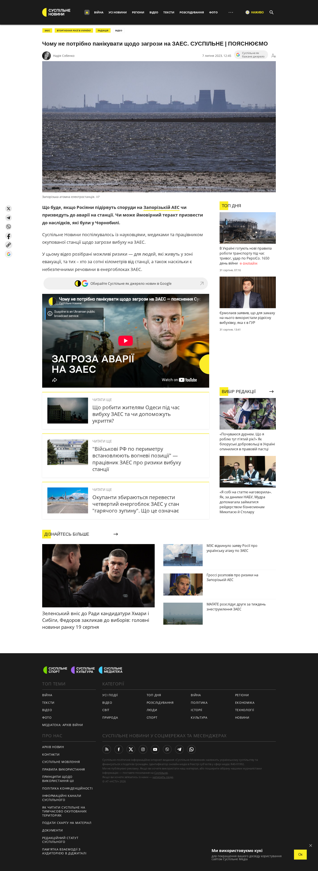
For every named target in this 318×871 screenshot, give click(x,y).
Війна (98, 12)
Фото (213, 12)
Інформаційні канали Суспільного (61, 798)
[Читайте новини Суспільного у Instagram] (143, 749)
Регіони (138, 12)
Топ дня (154, 695)
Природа (110, 717)
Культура (199, 717)
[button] (8, 208)
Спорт (152, 717)
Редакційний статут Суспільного (60, 840)
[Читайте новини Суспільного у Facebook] (118, 749)
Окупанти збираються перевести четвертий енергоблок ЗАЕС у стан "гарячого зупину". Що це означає (135, 504)
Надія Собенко (63, 56)
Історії (196, 710)
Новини (242, 717)
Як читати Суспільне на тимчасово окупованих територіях (64, 811)
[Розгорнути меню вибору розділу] (87, 12)
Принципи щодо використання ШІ (58, 779)
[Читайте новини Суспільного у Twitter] (131, 749)
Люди (152, 710)
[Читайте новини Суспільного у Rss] (106, 749)
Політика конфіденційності (67, 788)
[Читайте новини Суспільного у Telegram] (179, 749)
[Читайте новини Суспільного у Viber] (167, 749)
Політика (199, 703)
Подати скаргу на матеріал (67, 823)
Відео (153, 12)
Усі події (110, 695)
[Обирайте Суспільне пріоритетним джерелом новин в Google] (8, 254)
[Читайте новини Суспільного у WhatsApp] (191, 749)
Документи (52, 830)
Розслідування (192, 12)
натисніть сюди (163, 777)
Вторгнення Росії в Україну (74, 30)
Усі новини (118, 12)
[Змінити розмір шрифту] (273, 56)
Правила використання (63, 769)
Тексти (168, 12)
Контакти (51, 754)
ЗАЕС (47, 30)
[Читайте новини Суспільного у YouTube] (155, 749)
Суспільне (161, 773)
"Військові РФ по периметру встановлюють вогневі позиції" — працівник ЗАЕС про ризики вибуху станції (136, 459)
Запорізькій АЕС (161, 207)
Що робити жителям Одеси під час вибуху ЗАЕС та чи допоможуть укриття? (136, 414)
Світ (105, 710)
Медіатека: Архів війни (62, 725)
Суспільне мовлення (61, 762)
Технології (244, 710)
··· (230, 12)
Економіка (245, 703)
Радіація (103, 30)
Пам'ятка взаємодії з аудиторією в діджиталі (64, 851)
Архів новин (53, 747)
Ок (300, 854)
